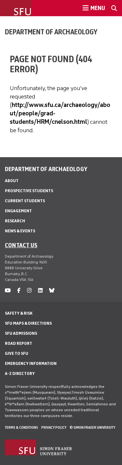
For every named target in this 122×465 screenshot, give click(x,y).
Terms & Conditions (21, 427)
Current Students (25, 200)
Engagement (18, 211)
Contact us (21, 245)
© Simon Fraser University (92, 427)
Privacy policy (53, 427)
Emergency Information (31, 363)
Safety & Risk (19, 313)
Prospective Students (29, 190)
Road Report (18, 343)
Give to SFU (16, 353)
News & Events (20, 231)
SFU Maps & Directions (28, 323)
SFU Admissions (21, 333)
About (12, 180)
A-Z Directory (20, 373)
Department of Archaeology (51, 31)
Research (15, 221)
